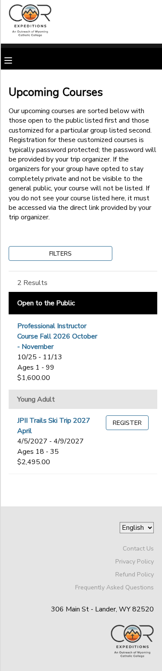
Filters (60, 253)
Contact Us (138, 548)
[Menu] (14, 59)
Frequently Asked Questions (114, 587)
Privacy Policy (134, 561)
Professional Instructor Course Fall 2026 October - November (57, 336)
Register (127, 422)
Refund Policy (134, 574)
